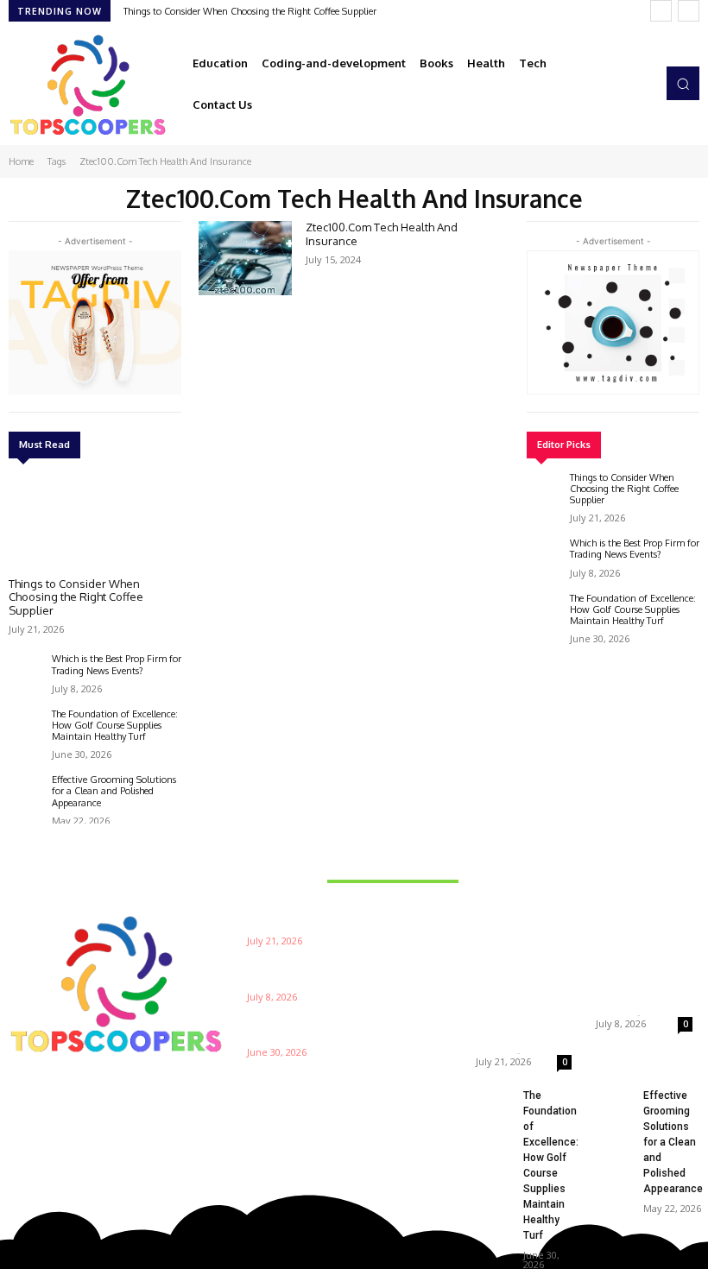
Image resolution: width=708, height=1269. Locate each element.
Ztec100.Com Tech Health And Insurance (382, 234)
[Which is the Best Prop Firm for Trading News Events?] (26, 670)
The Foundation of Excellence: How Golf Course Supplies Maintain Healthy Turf (115, 725)
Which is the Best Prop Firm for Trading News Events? (116, 664)
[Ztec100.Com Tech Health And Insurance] (245, 258)
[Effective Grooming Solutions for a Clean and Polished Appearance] (26, 791)
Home (21, 161)
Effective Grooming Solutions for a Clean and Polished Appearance (114, 790)
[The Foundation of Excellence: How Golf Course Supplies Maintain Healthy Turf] (26, 726)
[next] (688, 11)
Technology (627, 907)
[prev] (661, 11)
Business (501, 907)
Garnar (494, 1051)
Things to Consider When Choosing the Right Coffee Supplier (249, 11)
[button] (683, 82)
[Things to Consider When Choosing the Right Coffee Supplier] (95, 520)
